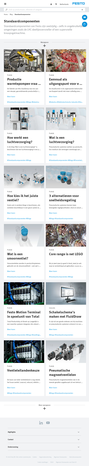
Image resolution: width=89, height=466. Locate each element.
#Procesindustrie (79, 160)
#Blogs (28, 102)
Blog (11, 14)
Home (6, 14)
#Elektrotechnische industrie (67, 102)
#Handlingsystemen (39, 335)
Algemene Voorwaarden (60, 457)
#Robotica (35, 102)
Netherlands (64, 4)
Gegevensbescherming (45, 457)
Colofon (35, 457)
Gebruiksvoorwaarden (75, 457)
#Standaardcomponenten (16, 102)
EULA (51, 462)
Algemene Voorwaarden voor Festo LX (66, 462)
